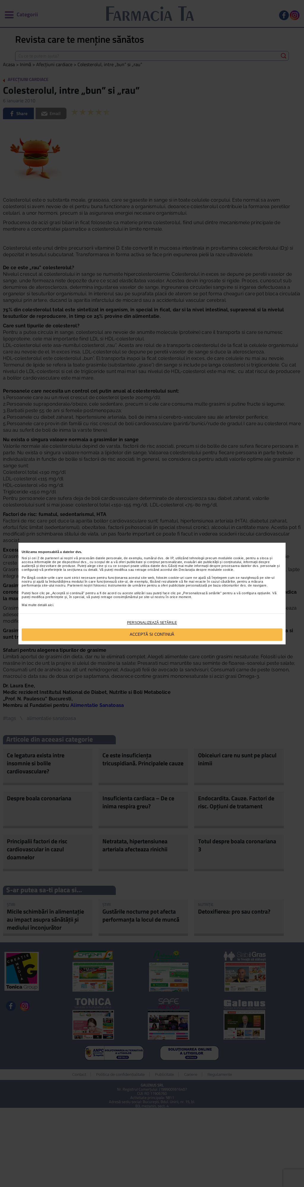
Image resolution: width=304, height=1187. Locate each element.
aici (50, 605)
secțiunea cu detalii (82, 569)
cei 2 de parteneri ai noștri (52, 558)
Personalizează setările (152, 623)
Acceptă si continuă (152, 634)
